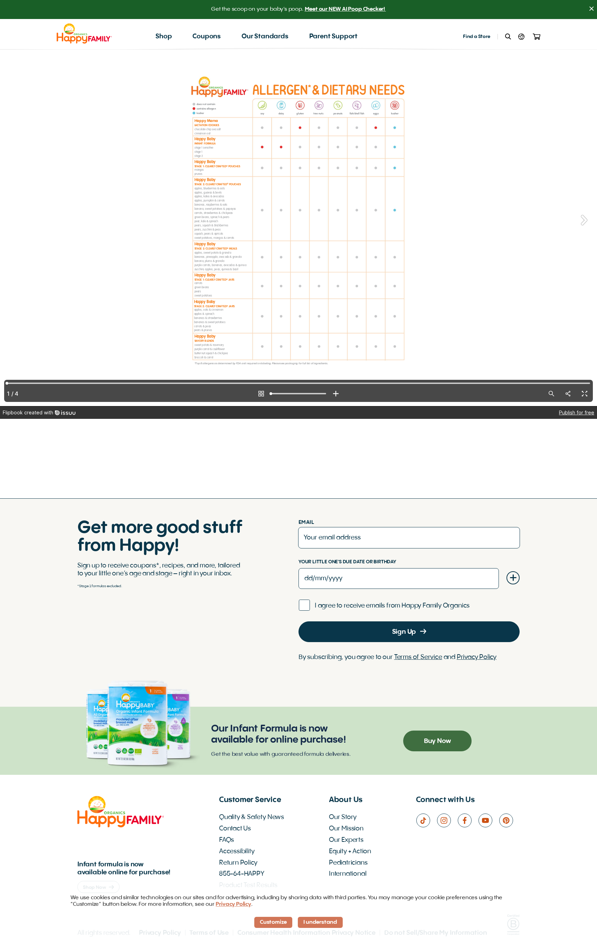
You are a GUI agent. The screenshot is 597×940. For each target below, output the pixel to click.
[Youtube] (488, 820)
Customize (273, 922)
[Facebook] (467, 820)
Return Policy (238, 863)
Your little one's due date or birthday (347, 562)
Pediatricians (348, 863)
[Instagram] (447, 820)
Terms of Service (418, 657)
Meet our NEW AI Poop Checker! (345, 9)
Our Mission (346, 829)
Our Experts (346, 840)
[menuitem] (163, 37)
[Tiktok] (426, 820)
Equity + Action (350, 851)
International (348, 874)
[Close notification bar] (591, 9)
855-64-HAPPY (241, 874)
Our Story (343, 817)
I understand (320, 922)
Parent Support (333, 37)
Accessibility (237, 851)
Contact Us (235, 829)
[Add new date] (513, 577)
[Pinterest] (509, 820)
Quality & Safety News (251, 817)
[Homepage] (84, 33)
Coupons (206, 37)
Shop (163, 37)
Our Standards (264, 37)
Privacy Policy (476, 657)
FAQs (226, 840)
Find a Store (476, 36)
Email (306, 522)
